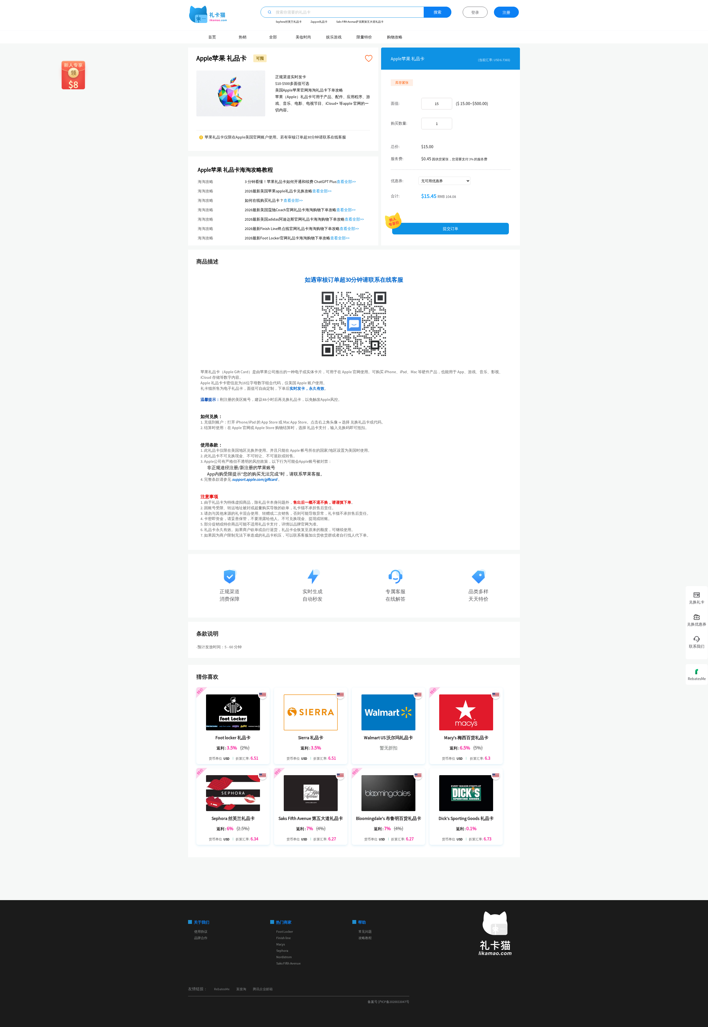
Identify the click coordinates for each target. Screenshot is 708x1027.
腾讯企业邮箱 (263, 989)
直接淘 (241, 989)
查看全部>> (346, 181)
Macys (280, 944)
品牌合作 (200, 938)
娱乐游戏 (334, 37)
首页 (212, 37)
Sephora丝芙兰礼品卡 (289, 21)
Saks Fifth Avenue (288, 963)
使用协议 (200, 931)
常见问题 (365, 931)
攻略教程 (365, 938)
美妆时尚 (303, 37)
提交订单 (450, 228)
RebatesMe (222, 989)
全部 (273, 37)
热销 (242, 37)
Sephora (282, 950)
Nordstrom (284, 957)
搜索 (437, 12)
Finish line (283, 938)
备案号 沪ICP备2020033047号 (388, 1002)
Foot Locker (284, 931)
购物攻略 (394, 37)
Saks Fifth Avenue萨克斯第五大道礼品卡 (360, 21)
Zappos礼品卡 (319, 21)
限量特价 (364, 37)
